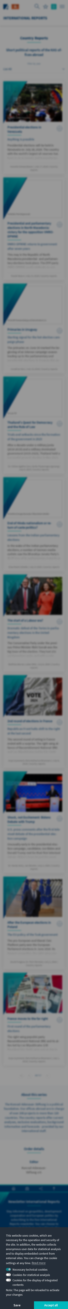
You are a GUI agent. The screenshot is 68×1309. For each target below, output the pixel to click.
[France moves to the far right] (34, 1019)
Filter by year (34, 63)
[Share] (41, 1188)
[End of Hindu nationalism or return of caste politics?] (34, 524)
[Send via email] (27, 1188)
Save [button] (17, 1305)
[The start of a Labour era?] (34, 623)
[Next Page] (47, 1075)
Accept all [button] (51, 1305)
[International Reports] (15, 6)
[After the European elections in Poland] (34, 923)
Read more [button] (39, 1263)
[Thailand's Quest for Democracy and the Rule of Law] (34, 425)
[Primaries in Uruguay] (34, 328)
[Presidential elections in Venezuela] (34, 127)
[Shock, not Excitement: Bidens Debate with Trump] (34, 822)
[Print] (13, 1188)
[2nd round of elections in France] (34, 721)
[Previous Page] (29, 1075)
